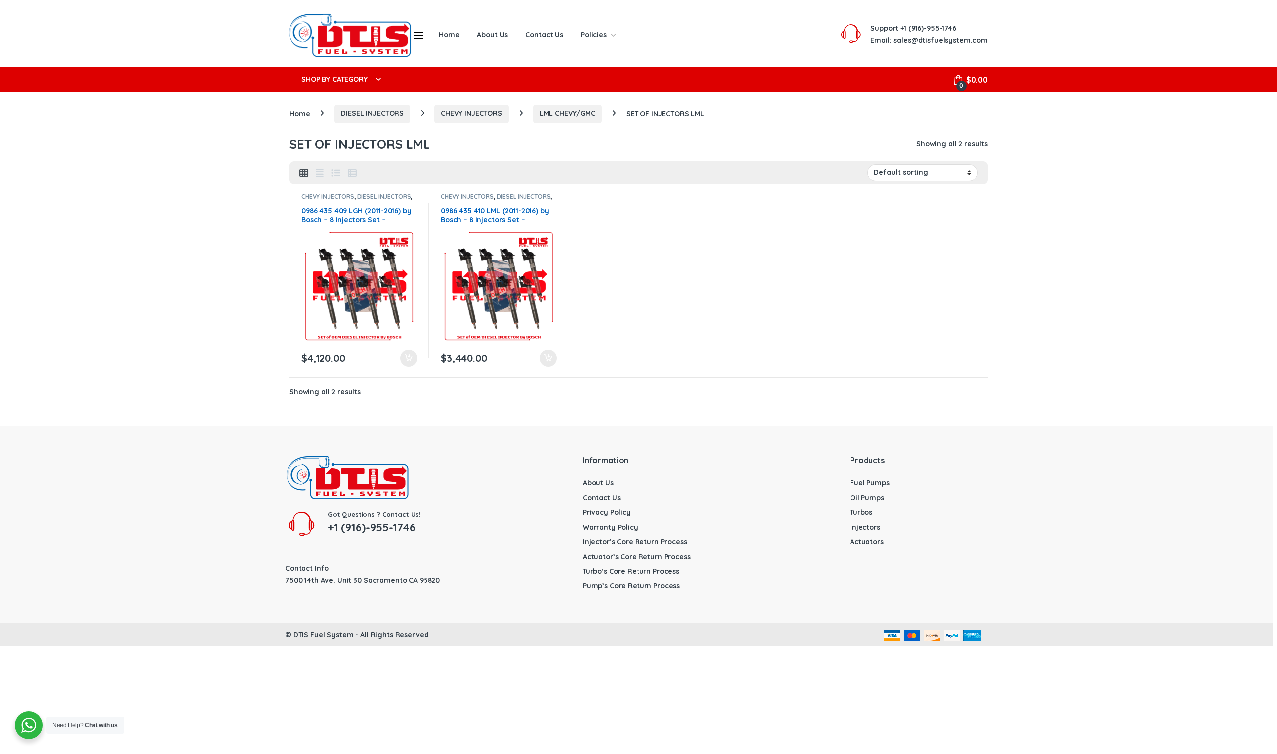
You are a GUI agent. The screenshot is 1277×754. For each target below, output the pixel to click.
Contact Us (544, 34)
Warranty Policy (610, 527)
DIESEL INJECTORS (372, 113)
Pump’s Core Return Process (631, 585)
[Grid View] (303, 173)
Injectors (865, 527)
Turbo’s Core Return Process (631, 571)
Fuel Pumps (870, 482)
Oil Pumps (867, 497)
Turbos (861, 512)
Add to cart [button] (408, 358)
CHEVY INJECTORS (471, 113)
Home (449, 34)
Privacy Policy (607, 512)
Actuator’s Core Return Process (637, 556)
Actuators (867, 541)
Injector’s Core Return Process (635, 541)
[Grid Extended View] (320, 173)
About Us (492, 34)
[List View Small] (352, 173)
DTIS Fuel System (323, 634)
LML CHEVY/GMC (567, 113)
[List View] (335, 173)
